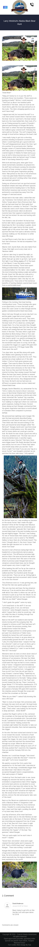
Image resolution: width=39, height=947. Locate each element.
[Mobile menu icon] (5, 7)
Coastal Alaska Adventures (12, 38)
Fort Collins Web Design (16, 945)
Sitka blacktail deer (19, 155)
